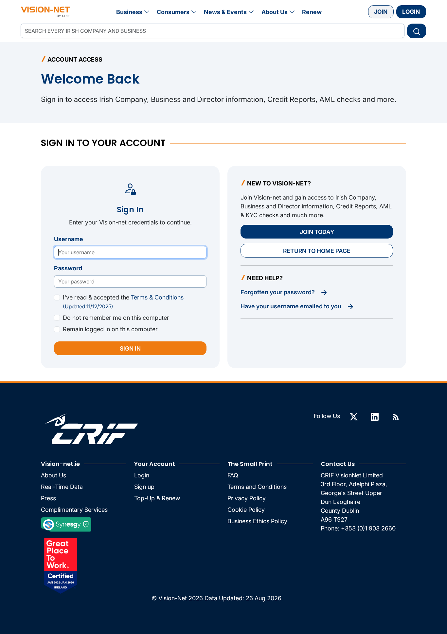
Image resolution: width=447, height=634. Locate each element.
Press (48, 498)
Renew (312, 12)
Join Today (317, 231)
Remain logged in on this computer (110, 329)
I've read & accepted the (123, 302)
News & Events (225, 12)
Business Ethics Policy (257, 521)
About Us (274, 12)
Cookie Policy (246, 509)
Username (68, 239)
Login (411, 11)
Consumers (173, 12)
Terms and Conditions (257, 486)
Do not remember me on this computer (116, 317)
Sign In (130, 348)
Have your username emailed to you (292, 306)
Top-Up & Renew (157, 498)
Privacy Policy (246, 498)
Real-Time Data (62, 486)
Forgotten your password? (278, 292)
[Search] (416, 31)
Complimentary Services (74, 509)
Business (129, 12)
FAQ (232, 475)
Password (68, 268)
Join (380, 11)
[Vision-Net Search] (45, 12)
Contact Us (338, 464)
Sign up (144, 486)
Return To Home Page (316, 250)
